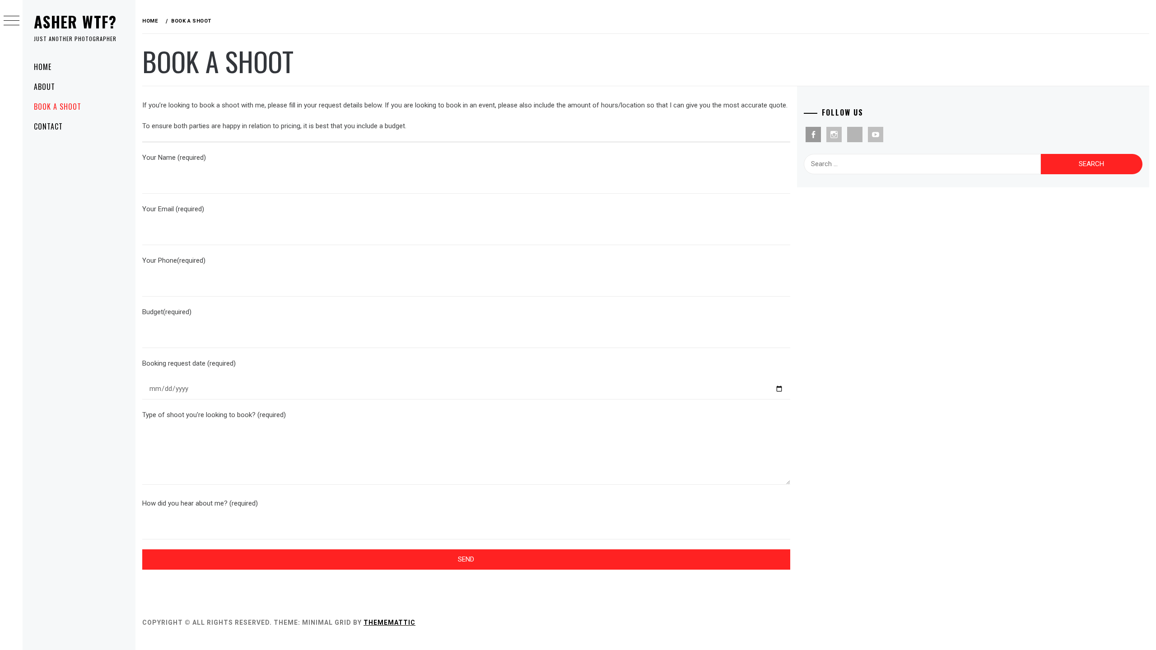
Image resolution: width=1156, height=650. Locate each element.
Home (42, 66)
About (44, 86)
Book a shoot (57, 106)
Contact (48, 126)
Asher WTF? (75, 21)
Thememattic (389, 622)
